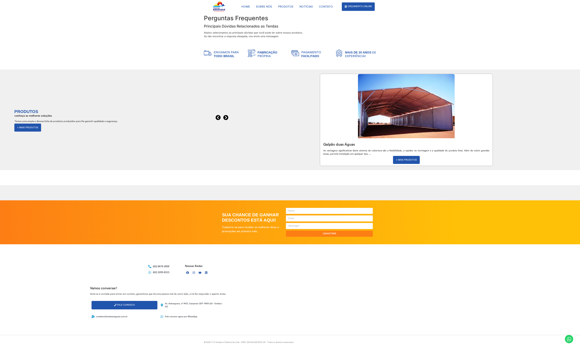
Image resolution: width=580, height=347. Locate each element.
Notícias (306, 6)
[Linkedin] (206, 272)
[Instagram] (194, 272)
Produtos (285, 6)
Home (245, 6)
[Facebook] (187, 272)
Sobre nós (264, 6)
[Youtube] (200, 272)
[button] (218, 117)
